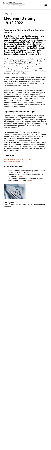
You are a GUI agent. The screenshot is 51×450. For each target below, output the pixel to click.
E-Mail (27, 173)
